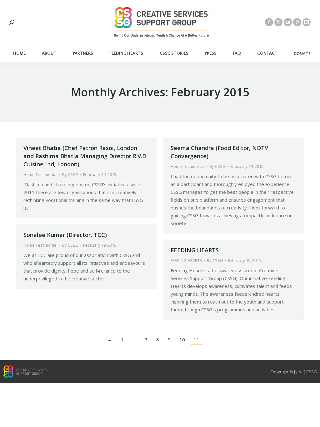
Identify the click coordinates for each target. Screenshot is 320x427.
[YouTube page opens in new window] (288, 22)
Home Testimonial (40, 174)
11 (196, 339)
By (70, 174)
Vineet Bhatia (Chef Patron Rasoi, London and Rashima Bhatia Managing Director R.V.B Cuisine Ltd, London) (84, 156)
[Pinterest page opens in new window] (297, 22)
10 (182, 339)
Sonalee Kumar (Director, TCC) (65, 235)
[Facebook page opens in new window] (269, 22)
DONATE (302, 53)
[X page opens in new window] (278, 22)
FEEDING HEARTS (195, 250)
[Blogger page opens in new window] (306, 22)
